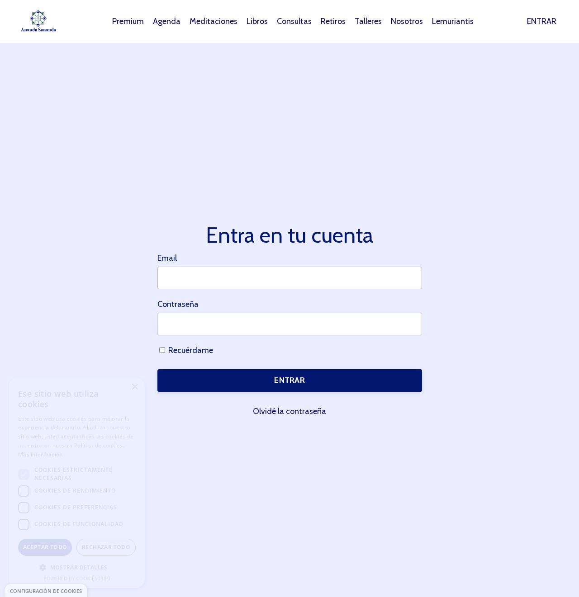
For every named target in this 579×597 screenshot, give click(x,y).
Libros (257, 21)
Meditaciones (213, 21)
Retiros (333, 21)
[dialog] (46, 590)
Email (167, 258)
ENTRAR (541, 21)
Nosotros (407, 21)
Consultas (294, 21)
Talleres (368, 21)
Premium (128, 21)
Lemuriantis (453, 21)
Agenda (166, 21)
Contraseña (178, 304)
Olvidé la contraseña (289, 411)
